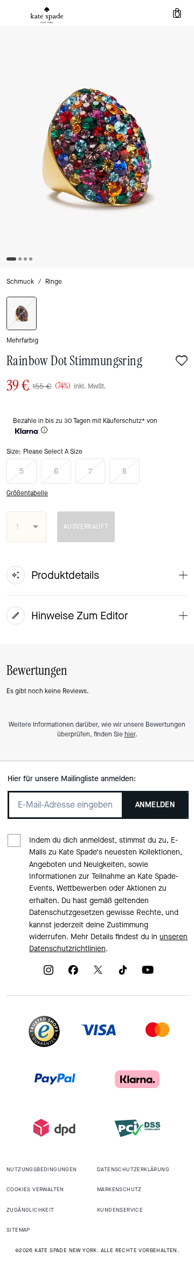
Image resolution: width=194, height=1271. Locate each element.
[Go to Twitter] (98, 973)
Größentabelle (27, 493)
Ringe (53, 281)
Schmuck (20, 281)
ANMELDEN (155, 805)
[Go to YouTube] (147, 973)
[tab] (47, 15)
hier (129, 734)
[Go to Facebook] (73, 973)
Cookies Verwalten (35, 1189)
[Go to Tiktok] (122, 973)
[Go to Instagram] (48, 973)
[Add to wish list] (181, 362)
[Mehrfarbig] (21, 313)
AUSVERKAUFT (86, 526)
